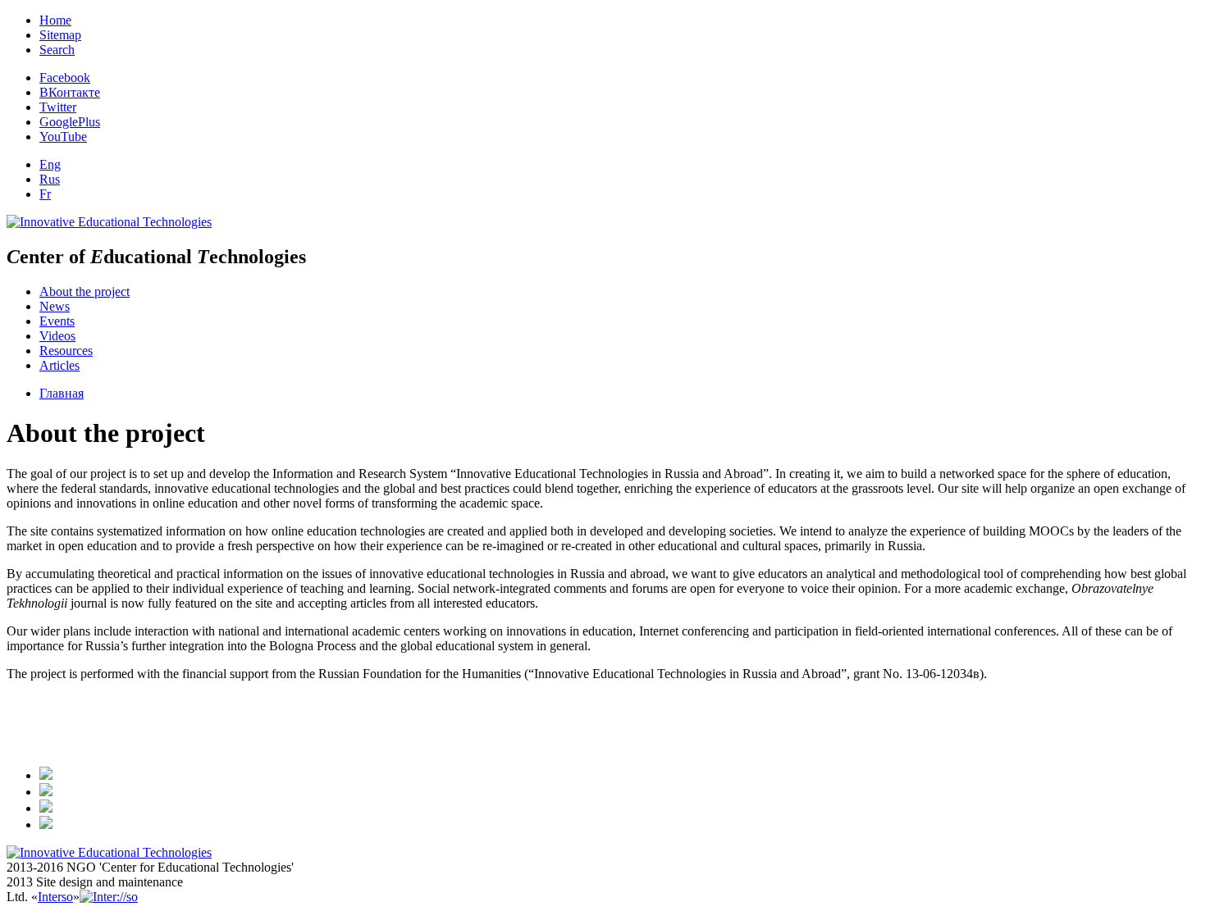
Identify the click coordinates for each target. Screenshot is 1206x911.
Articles (59, 365)
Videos (57, 336)
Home (55, 20)
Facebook (64, 77)
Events (57, 321)
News (54, 306)
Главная (61, 393)
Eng (50, 164)
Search (57, 50)
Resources (66, 351)
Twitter (57, 107)
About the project (84, 291)
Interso (55, 897)
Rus (49, 179)
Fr (45, 194)
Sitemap (60, 35)
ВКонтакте (69, 92)
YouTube (63, 136)
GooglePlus (69, 122)
